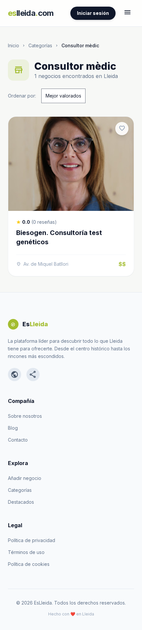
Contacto (18, 440)
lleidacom (31, 13)
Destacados (21, 502)
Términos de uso (26, 552)
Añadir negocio (24, 478)
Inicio (13, 45)
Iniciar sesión (93, 13)
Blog (13, 428)
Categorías (40, 45)
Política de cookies (29, 564)
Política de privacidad (31, 540)
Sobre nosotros (25, 416)
